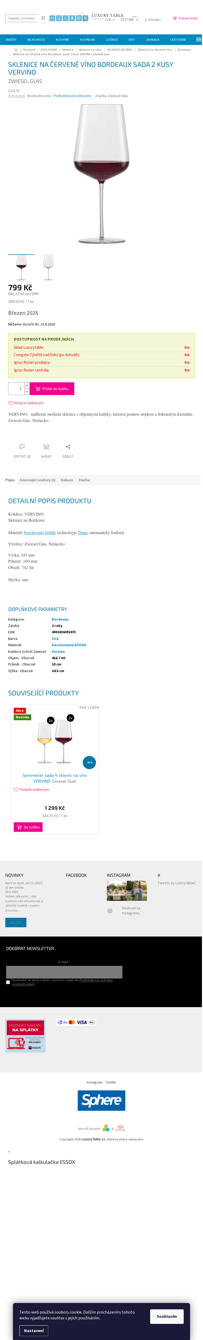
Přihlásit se (64, 995)
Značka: (111, 96)
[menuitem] (11, 39)
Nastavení (34, 1331)
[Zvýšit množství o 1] (27, 386)
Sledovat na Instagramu (131, 911)
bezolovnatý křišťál (39, 532)
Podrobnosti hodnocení (72, 96)
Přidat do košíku (55, 388)
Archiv (16, 922)
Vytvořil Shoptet (89, 1128)
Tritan (82, 532)
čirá (55, 638)
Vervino (58, 651)
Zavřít (57, 436)
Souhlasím (167, 1316)
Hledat (43, 17)
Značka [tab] (84, 480)
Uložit (39, 437)
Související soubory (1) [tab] (38, 480)
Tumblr (110, 1082)
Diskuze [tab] (67, 480)
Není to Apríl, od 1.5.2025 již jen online (24, 885)
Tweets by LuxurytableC (177, 883)
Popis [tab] (10, 480)
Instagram (95, 1082)
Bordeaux (60, 619)
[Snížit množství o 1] (27, 392)
